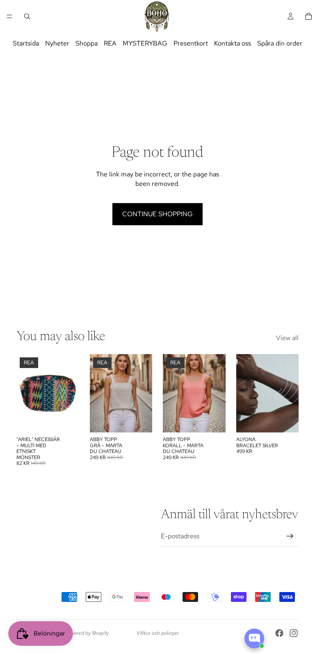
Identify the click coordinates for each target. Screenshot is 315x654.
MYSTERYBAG (145, 43)
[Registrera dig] (290, 536)
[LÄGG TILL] (66, 420)
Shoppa (86, 43)
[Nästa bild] (143, 393)
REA (110, 43)
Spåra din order (279, 43)
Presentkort (190, 43)
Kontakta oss (232, 43)
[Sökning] (27, 16)
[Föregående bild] (99, 393)
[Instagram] (294, 633)
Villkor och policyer (158, 633)
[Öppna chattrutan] (254, 638)
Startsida (26, 43)
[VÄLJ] (139, 420)
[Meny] (9, 16)
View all (287, 338)
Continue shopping (157, 214)
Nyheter (57, 43)
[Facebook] (279, 633)
